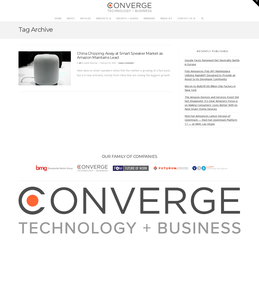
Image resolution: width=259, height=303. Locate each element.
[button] (255, 3)
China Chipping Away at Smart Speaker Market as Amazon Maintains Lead (120, 55)
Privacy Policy (31, 250)
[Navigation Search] (202, 17)
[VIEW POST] (44, 68)
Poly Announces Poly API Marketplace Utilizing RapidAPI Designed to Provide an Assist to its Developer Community (210, 75)
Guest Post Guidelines (36, 255)
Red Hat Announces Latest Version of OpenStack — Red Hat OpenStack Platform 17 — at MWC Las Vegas (211, 120)
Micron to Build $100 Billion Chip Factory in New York (210, 88)
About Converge (33, 236)
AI (80, 63)
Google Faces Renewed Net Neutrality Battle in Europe (212, 62)
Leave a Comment (126, 63)
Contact (27, 260)
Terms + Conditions (35, 245)
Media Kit (28, 241)
